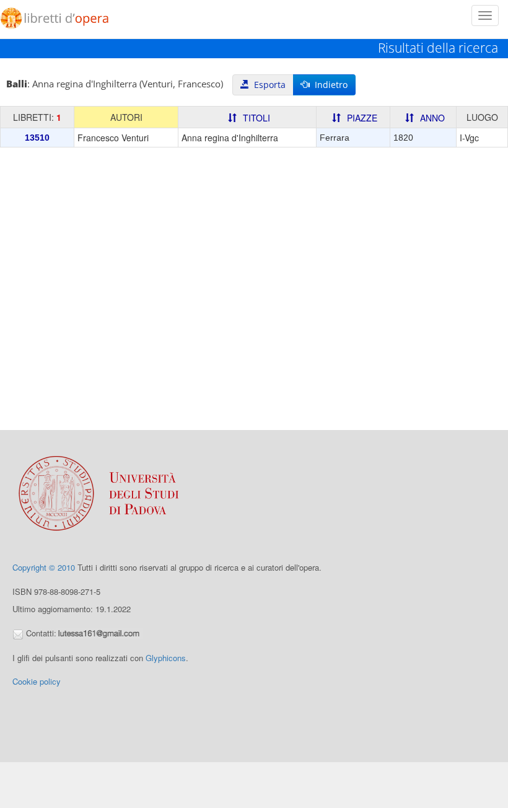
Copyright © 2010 (43, 567)
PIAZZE (362, 118)
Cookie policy (36, 681)
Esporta (267, 84)
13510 (37, 138)
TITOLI (256, 118)
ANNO (432, 118)
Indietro (329, 84)
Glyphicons (166, 658)
